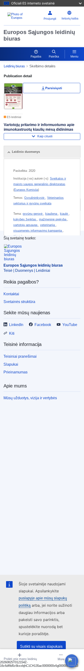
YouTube (69, 325)
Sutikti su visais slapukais (41, 646)
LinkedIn (16, 325)
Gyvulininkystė (34, 197)
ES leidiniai (13, 117)
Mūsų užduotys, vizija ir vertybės (30, 398)
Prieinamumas (16, 372)
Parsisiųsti (53, 88)
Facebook (43, 325)
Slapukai (11, 364)
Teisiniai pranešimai (20, 356)
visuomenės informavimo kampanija (38, 230)
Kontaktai (11, 294)
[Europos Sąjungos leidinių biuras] (18, 15)
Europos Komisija (26, 190)
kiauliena (51, 213)
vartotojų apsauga (25, 225)
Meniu (74, 56)
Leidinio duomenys (26, 151)
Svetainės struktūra (19, 302)
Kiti (11, 333)
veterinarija (48, 225)
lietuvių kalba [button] (70, 18)
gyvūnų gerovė (33, 213)
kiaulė (64, 213)
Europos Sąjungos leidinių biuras (39, 35)
